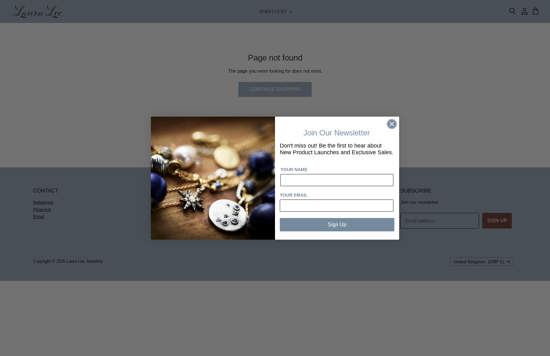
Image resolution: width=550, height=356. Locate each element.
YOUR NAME (293, 169)
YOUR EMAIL (294, 195)
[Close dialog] (392, 124)
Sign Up (337, 224)
